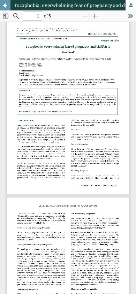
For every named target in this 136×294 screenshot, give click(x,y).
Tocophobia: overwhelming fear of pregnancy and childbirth (75, 5)
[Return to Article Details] (5, 5)
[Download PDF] (131, 5)
